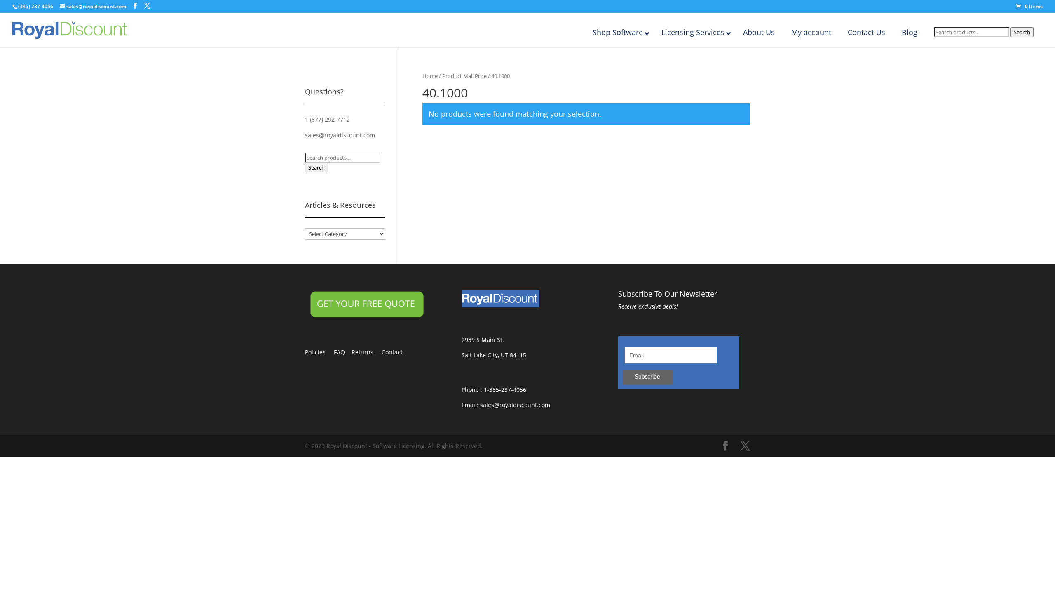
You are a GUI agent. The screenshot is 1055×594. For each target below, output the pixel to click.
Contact (396, 352)
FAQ (343, 352)
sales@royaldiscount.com (340, 135)
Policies (319, 352)
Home (430, 76)
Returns (367, 352)
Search (1022, 32)
